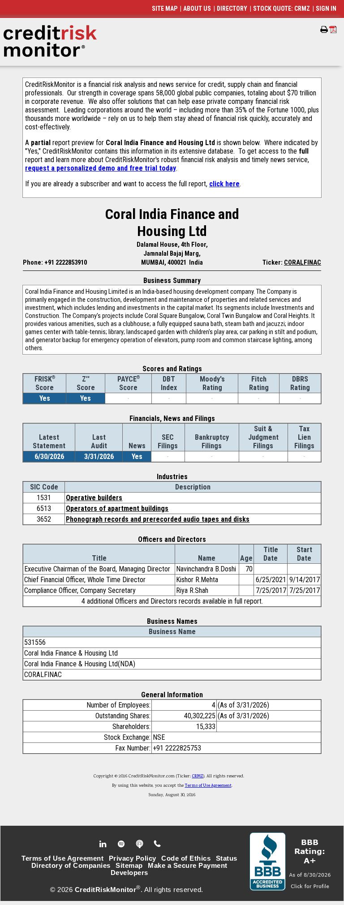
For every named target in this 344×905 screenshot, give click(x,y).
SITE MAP (164, 8)
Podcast (140, 844)
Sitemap (129, 865)
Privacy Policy (132, 858)
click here (224, 184)
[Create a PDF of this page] (333, 29)
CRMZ (197, 776)
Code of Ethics (186, 858)
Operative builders (94, 497)
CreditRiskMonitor (106, 889)
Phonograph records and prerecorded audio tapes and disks (157, 519)
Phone (158, 844)
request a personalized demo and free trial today (100, 168)
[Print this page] (324, 30)
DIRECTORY (232, 8)
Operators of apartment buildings (117, 508)
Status (226, 858)
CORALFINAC (302, 262)
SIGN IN (326, 8)
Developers (129, 872)
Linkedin (103, 844)
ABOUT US (197, 8)
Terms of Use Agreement (208, 786)
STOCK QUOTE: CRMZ (281, 8)
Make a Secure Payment (188, 865)
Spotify (122, 844)
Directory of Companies (71, 865)
